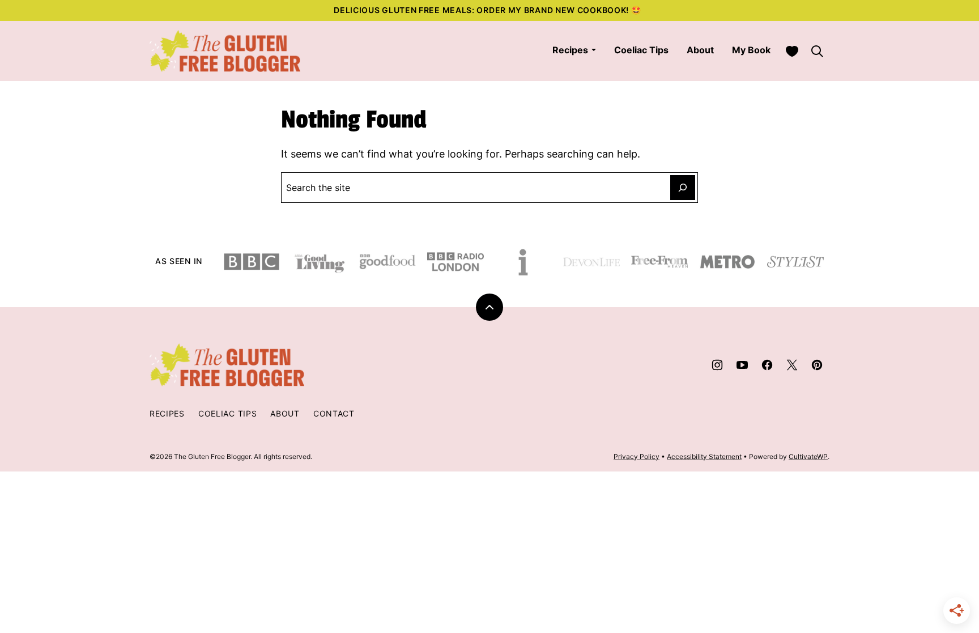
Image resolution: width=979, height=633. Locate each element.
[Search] (817, 51)
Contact (334, 413)
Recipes (570, 50)
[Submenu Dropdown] (593, 49)
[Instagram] (717, 364)
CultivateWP (808, 456)
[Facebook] (767, 364)
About (700, 50)
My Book (751, 50)
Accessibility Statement (704, 456)
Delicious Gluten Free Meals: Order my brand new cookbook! (482, 10)
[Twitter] (792, 364)
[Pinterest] (817, 364)
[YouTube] (742, 364)
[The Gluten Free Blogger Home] (225, 51)
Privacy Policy (636, 456)
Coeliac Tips (641, 50)
